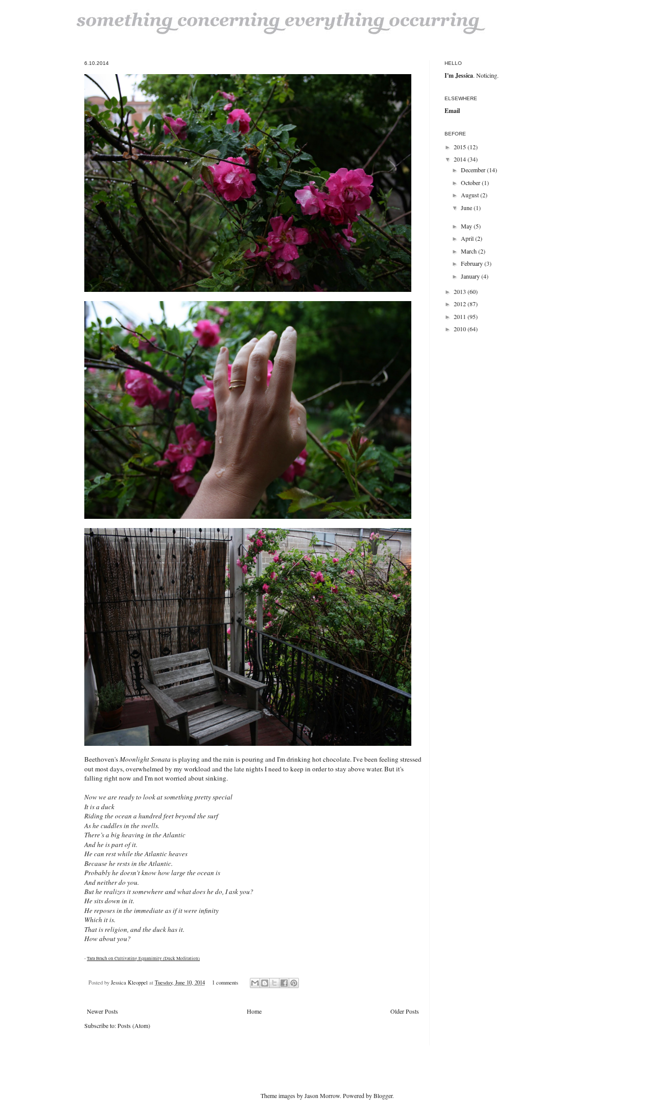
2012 (461, 304)
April (468, 238)
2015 (461, 147)
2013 (461, 291)
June (467, 207)
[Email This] (255, 983)
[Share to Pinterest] (294, 983)
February (472, 263)
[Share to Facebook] (284, 983)
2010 (461, 329)
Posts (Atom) (134, 1025)
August (470, 195)
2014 (461, 159)
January (471, 276)
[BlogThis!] (265, 983)
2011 (461, 316)
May (467, 226)
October (471, 182)
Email (452, 110)
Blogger (382, 1095)
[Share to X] (274, 983)
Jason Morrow (322, 1095)
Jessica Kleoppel (130, 982)
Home (254, 1011)
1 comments (225, 982)
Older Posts (404, 1011)
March (469, 251)
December (474, 170)
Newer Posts (102, 1011)
